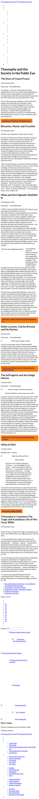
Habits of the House (12, 591)
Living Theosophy (15, 26)
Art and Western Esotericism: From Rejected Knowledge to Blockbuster (20, 585)
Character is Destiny (12, 593)
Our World (12, 28)
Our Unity (12, 32)
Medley (11, 36)
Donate (7, 64)
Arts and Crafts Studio (16, 62)
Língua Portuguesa (15, 51)
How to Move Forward (16, 24)
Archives (8, 55)
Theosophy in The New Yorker (15, 587)
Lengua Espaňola (14, 47)
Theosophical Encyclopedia (18, 18)
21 (6, 621)
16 (6, 612)
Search (3, 628)
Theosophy (12, 13)
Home (7, 5)
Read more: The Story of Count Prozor (16, 121)
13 (6, 606)
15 (6, 610)
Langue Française (14, 53)
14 (6, 608)
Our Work (12, 30)
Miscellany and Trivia (16, 41)
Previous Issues (14, 58)
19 (6, 617)
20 (6, 619)
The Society (13, 11)
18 (6, 615)
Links (10, 43)
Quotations (13, 39)
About (7, 7)
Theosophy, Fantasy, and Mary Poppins (18, 589)
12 (6, 604)
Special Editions (14, 60)
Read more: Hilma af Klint (11, 511)
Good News (13, 20)
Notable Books (14, 37)
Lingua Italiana (14, 49)
